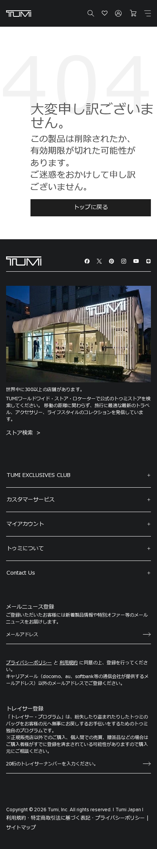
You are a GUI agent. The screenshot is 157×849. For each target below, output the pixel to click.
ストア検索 (20, 433)
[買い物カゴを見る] (133, 13)
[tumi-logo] (24, 260)
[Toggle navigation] (147, 13)
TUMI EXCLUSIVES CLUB (38, 475)
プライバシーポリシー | (122, 818)
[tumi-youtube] (136, 261)
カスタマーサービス (30, 500)
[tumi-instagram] (123, 261)
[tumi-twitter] (99, 261)
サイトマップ (21, 827)
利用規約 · (17, 818)
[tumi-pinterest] (111, 261)
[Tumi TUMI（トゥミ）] (18, 13)
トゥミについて (25, 549)
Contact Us (20, 573)
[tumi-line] (148, 261)
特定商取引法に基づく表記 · (62, 818)
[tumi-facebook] (87, 261)
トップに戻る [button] (91, 207)
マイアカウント (25, 524)
